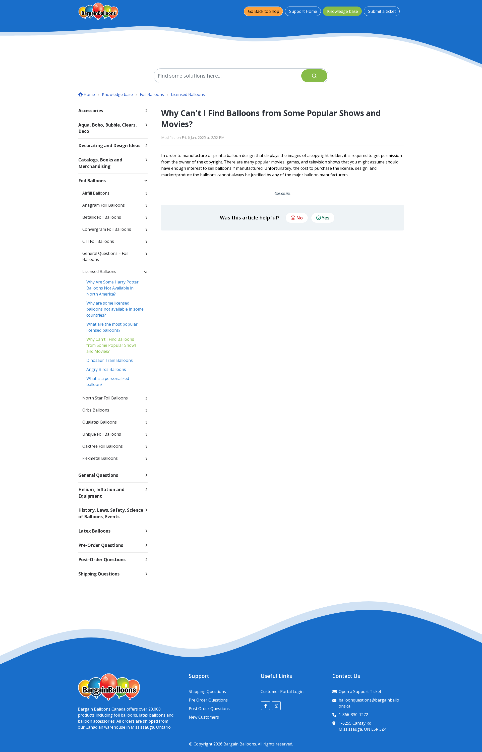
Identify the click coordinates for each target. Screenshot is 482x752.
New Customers (204, 717)
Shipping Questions (207, 691)
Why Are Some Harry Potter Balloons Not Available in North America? (112, 288)
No (299, 218)
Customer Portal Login (282, 691)
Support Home (303, 11)
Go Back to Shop (263, 11)
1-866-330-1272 (353, 714)
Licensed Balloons (188, 94)
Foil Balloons (152, 94)
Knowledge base (342, 11)
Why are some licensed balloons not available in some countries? (115, 309)
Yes (325, 218)
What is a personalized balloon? (107, 381)
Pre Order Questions (208, 700)
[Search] (314, 75)
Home (89, 94)
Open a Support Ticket (360, 691)
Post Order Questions (209, 708)
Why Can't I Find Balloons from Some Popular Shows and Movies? (111, 345)
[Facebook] (265, 705)
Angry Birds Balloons (106, 369)
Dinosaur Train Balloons (109, 360)
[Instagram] (276, 705)
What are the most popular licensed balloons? (112, 327)
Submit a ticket (382, 11)
